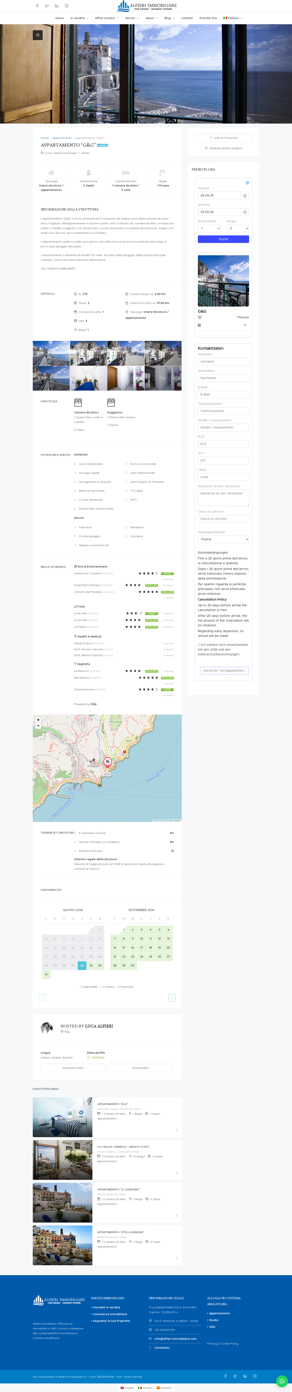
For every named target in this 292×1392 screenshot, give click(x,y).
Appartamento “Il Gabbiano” (118, 1189)
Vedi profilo (140, 1068)
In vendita (78, 18)
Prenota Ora (208, 18)
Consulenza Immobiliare (110, 1314)
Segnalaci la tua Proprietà (111, 1321)
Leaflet (157, 820)
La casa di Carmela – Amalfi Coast (123, 1146)
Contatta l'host (73, 1068)
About (150, 18)
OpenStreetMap (167, 820)
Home (59, 18)
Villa (212, 1327)
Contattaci (162, 1347)
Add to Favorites (225, 138)
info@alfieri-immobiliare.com (176, 1339)
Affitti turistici (105, 18)
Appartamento (219, 1313)
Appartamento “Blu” (112, 1104)
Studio (213, 1320)
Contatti (187, 18)
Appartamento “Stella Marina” (120, 1232)
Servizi (130, 18)
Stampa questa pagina (225, 148)
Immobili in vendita (106, 1307)
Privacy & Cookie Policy (222, 1343)
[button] (107, 762)
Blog (167, 18)
